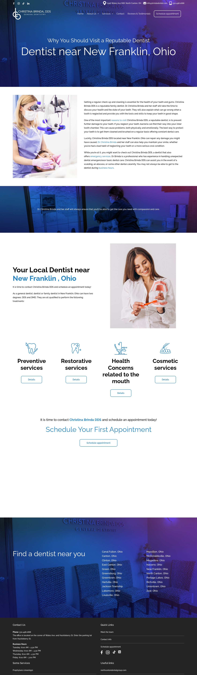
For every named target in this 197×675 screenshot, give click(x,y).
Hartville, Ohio (110, 582)
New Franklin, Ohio (157, 569)
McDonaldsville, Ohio (158, 556)
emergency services (100, 156)
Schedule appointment (111, 647)
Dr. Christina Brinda (107, 142)
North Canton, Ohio (157, 573)
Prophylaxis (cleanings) (23, 670)
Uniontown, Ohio (156, 586)
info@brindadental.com (157, 3)
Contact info (106, 639)
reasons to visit (119, 120)
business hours (106, 168)
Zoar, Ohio (152, 590)
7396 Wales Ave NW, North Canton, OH (124, 3)
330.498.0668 (178, 3)
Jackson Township (112, 586)
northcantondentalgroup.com (113, 670)
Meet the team (107, 632)
